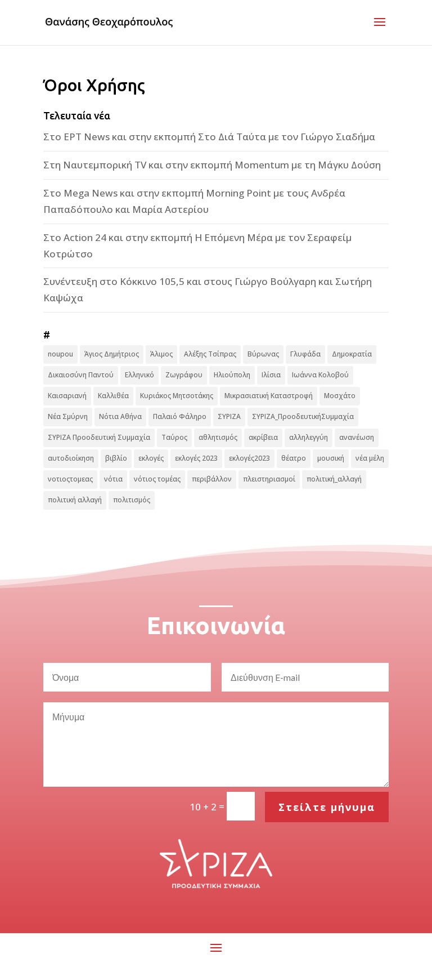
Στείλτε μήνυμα (326, 807)
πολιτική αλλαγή (75, 500)
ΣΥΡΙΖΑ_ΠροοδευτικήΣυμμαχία (303, 416)
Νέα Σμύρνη (68, 416)
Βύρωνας (263, 354)
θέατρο (293, 458)
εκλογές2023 (249, 458)
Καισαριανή (67, 395)
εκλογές (151, 458)
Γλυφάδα (305, 354)
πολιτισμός (131, 500)
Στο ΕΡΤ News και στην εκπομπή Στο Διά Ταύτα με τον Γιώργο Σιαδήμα (209, 136)
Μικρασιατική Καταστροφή (268, 395)
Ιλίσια (271, 375)
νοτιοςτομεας (70, 479)
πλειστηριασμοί (269, 479)
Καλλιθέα (113, 395)
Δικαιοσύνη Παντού (81, 375)
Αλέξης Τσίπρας (210, 354)
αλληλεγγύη (308, 437)
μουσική (330, 458)
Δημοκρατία (352, 354)
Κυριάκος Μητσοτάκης (176, 395)
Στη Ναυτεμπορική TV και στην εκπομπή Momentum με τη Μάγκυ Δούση (212, 164)
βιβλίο (116, 458)
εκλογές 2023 (196, 458)
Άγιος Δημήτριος (111, 354)
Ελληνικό (139, 375)
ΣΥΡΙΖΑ (229, 416)
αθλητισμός (218, 437)
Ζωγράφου (183, 375)
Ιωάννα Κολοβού (320, 375)
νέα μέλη (370, 458)
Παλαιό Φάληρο (179, 416)
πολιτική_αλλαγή (334, 479)
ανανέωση (356, 437)
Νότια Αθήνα (120, 416)
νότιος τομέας (157, 479)
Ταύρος (174, 437)
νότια (113, 479)
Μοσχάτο (340, 395)
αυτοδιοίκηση (71, 458)
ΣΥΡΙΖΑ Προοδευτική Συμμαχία (99, 437)
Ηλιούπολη (232, 375)
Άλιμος (161, 354)
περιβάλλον (212, 479)
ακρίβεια (263, 437)
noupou (60, 354)
